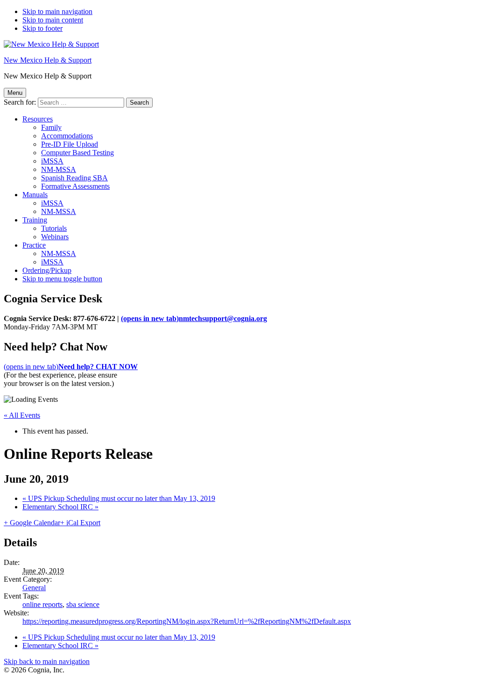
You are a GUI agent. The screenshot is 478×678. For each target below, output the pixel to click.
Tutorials (54, 228)
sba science (82, 604)
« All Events (22, 415)
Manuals (35, 195)
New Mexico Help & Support (47, 60)
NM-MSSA (58, 169)
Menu (14, 92)
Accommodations (67, 136)
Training (34, 220)
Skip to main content (52, 20)
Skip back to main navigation (47, 661)
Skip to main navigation (57, 11)
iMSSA (52, 161)
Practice (34, 245)
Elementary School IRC (60, 507)
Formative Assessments (75, 186)
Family (51, 127)
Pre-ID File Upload (69, 144)
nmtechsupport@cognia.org (194, 318)
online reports (42, 604)
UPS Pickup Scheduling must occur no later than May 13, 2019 (118, 498)
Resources (37, 119)
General (34, 588)
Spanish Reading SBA (74, 178)
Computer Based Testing (77, 153)
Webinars (55, 237)
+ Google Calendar (32, 523)
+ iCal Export (80, 523)
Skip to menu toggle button (62, 279)
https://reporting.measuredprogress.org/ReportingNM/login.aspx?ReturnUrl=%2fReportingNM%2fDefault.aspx (186, 621)
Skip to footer (42, 28)
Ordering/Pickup (46, 270)
